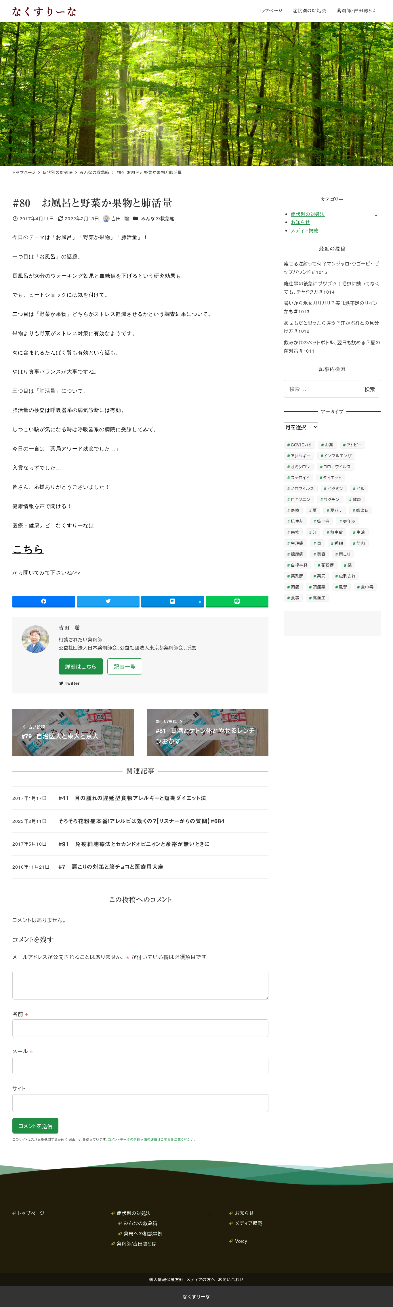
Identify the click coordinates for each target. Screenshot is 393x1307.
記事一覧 (125, 666)
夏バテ (336, 510)
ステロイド (300, 477)
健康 (357, 499)
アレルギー (301, 455)
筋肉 (360, 543)
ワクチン (331, 499)
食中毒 (367, 587)
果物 (295, 532)
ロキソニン (301, 499)
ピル (360, 488)
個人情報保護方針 (166, 1279)
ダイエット (332, 477)
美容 (321, 554)
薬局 (321, 576)
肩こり (345, 554)
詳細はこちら (80, 666)
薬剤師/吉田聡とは (137, 1243)
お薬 (329, 445)
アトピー (354, 445)
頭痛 (295, 587)
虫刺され (347, 576)
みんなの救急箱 (158, 218)
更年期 (349, 521)
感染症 (362, 510)
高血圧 (319, 598)
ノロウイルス (302, 488)
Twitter (72, 683)
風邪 (343, 587)
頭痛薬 (319, 587)
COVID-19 (301, 445)
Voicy (241, 1241)
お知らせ (300, 222)
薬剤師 (297, 576)
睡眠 (339, 543)
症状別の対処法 (308, 214)
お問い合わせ (231, 1279)
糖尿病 (297, 554)
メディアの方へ (200, 1279)
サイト (19, 1088)
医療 (295, 510)
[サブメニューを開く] (376, 214)
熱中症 (336, 532)
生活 (360, 532)
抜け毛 (323, 521)
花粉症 (327, 565)
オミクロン (300, 466)
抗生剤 (297, 521)
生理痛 (297, 543)
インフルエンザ (338, 455)
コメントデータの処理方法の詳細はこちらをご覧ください (151, 1139)
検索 (370, 389)
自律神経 (299, 565)
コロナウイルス (337, 466)
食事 (295, 598)
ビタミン (335, 488)
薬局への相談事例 (143, 1233)
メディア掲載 (304, 230)
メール (22, 1051)
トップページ (31, 1213)
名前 (20, 1013)
